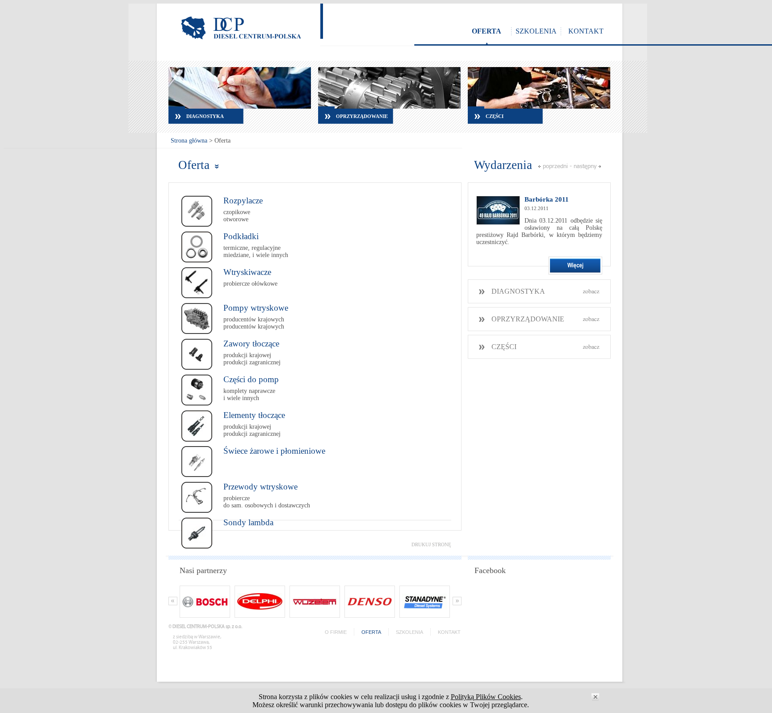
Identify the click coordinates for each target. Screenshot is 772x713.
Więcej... (575, 266)
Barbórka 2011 (546, 199)
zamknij (595, 697)
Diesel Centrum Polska (241, 28)
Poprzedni (555, 165)
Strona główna (189, 140)
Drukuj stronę (431, 544)
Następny (585, 165)
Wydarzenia (503, 165)
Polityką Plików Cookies (486, 696)
